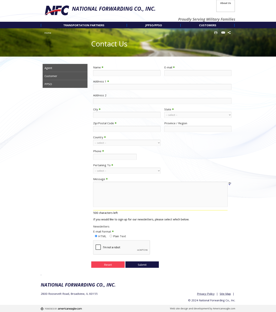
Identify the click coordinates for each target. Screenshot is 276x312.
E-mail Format (103, 231)
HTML (102, 236)
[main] (162, 168)
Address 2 (99, 95)
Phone (98, 151)
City (97, 109)
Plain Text (119, 236)
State (169, 109)
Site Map (225, 294)
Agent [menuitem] (48, 68)
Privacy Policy (206, 294)
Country (99, 137)
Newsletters (101, 226)
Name (98, 67)
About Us (225, 3)
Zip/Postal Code (105, 123)
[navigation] (138, 25)
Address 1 (101, 81)
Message (100, 179)
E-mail (169, 67)
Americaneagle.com (224, 308)
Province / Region (175, 123)
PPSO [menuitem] (48, 84)
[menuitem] (84, 25)
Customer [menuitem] (50, 76)
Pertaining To (103, 165)
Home (47, 32)
